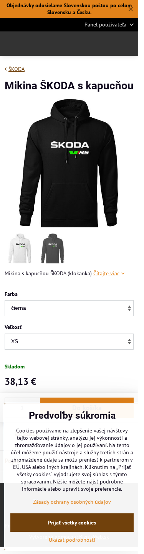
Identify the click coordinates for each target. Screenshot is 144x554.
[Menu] (129, 43)
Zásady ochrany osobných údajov (72, 501)
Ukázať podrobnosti (72, 539)
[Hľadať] (92, 43)
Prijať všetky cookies (72, 522)
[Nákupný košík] (110, 43)
